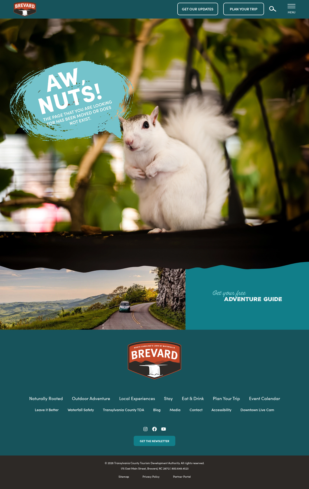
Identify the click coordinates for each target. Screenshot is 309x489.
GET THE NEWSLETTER (154, 441)
